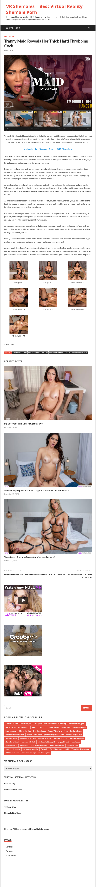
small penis (76, 742)
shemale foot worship (28, 738)
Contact (9, 846)
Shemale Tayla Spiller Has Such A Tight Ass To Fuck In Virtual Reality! (36, 490)
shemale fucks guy (56, 352)
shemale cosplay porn (74, 735)
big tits (45, 352)
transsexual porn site (30, 749)
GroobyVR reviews (55, 731)
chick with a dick (25, 731)
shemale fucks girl (44, 738)
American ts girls (19, 352)
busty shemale (11, 731)
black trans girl (53, 727)
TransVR (44, 749)
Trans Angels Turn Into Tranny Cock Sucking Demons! (29, 557)
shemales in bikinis (12, 742)
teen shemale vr (11, 745)
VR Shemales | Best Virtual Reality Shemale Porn (44, 9)
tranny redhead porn (57, 745)
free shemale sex (39, 731)
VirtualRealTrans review (76, 352)
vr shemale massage (28, 753)
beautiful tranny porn (76, 724)
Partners (9, 851)
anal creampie (25, 724)
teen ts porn (24, 745)
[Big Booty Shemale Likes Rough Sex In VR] (48, 394)
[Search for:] (48, 708)
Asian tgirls (37, 724)
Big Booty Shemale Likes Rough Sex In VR (23, 423)
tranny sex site (72, 745)
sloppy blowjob (63, 742)
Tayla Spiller (9, 37)
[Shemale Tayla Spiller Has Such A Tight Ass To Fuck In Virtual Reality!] (48, 460)
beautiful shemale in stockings (55, 724)
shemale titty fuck (28, 742)
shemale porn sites (77, 738)
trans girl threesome (13, 749)
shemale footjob (11, 738)
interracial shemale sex (73, 731)
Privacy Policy (12, 855)
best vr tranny (34, 352)
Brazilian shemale (79, 727)
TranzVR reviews (56, 749)
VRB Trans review (12, 753)
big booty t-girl (23, 727)
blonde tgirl (66, 727)
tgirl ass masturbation (39, 745)
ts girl (67, 749)
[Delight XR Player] (84, 59)
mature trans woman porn (15, 735)
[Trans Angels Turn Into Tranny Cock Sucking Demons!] (48, 527)
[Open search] (89, 28)
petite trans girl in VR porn (54, 735)
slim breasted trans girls (47, 742)
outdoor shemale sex (34, 735)
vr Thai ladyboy (44, 753)
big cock (35, 727)
